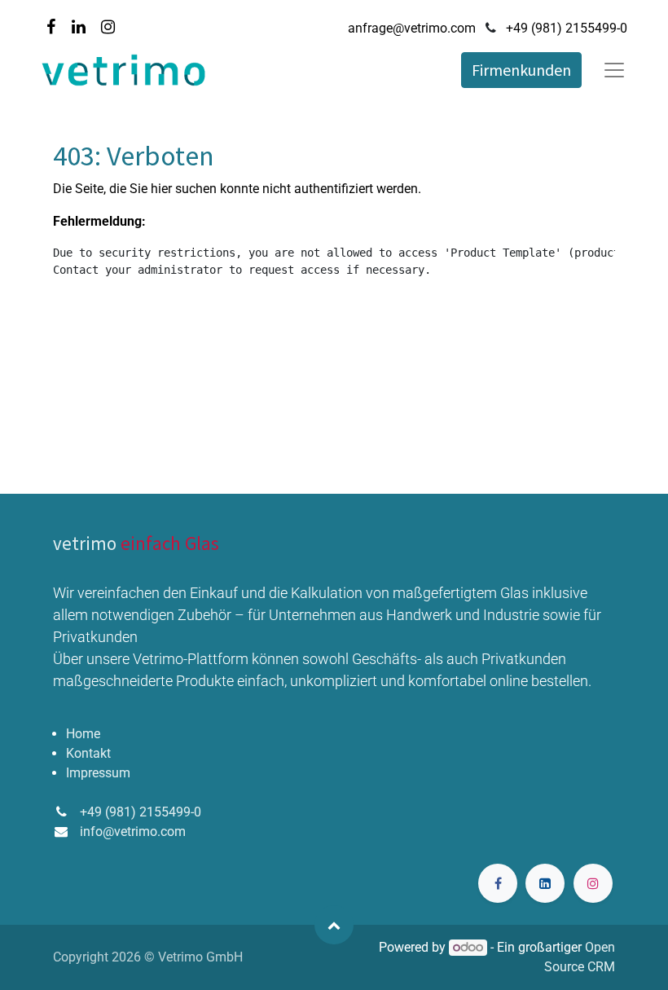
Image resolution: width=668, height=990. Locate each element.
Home (83, 733)
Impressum (98, 773)
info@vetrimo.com (133, 831)
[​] (497, 883)
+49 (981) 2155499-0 (566, 28)
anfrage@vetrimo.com (412, 28)
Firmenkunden (521, 69)
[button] (334, 924)
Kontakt (88, 753)
